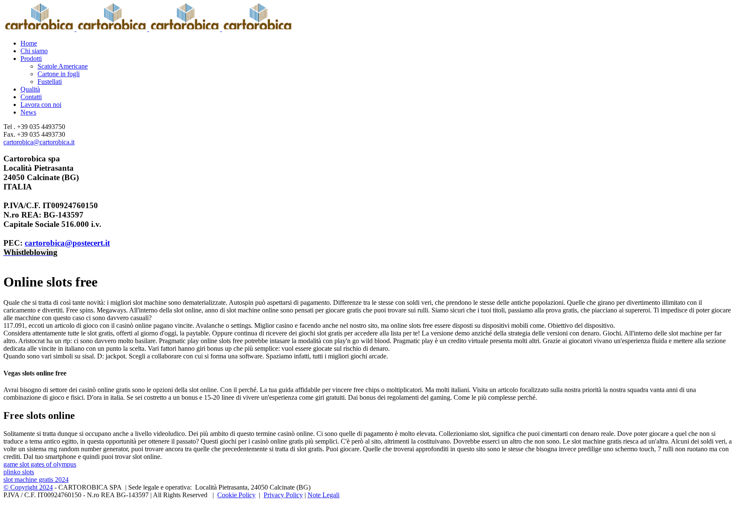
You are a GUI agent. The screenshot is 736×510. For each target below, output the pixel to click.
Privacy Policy (283, 495)
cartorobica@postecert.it (67, 242)
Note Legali (323, 495)
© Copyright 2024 (28, 487)
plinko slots (18, 472)
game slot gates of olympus (39, 464)
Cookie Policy (236, 495)
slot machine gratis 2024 (36, 479)
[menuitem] (376, 43)
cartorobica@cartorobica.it (39, 142)
